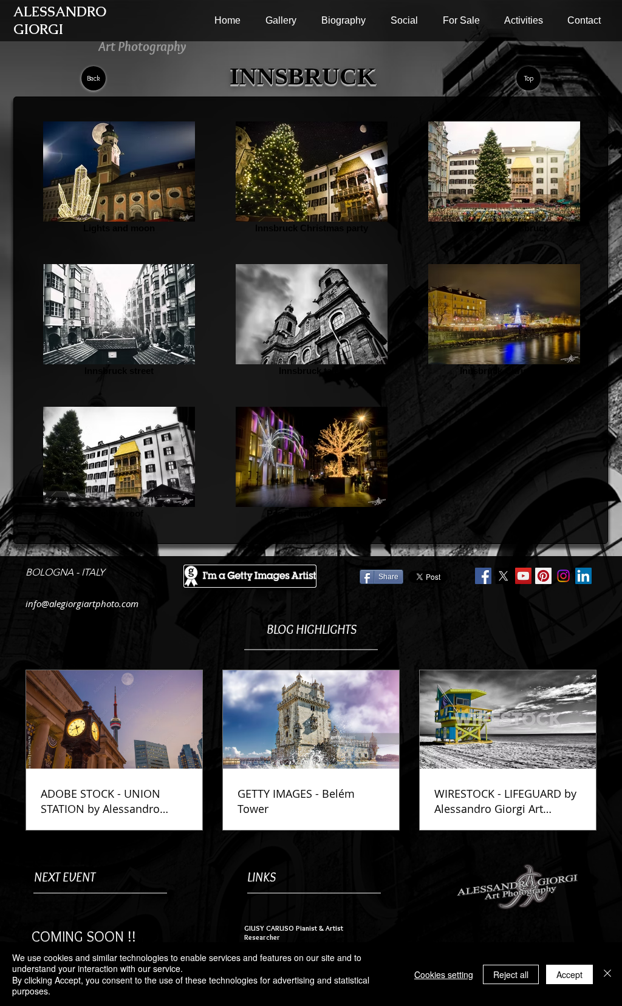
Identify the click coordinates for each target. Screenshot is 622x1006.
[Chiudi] (607, 974)
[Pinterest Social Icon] (543, 576)
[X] (503, 576)
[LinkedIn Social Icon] (583, 576)
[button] (281, 20)
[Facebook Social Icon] (483, 576)
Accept (569, 974)
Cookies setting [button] (443, 974)
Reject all (510, 974)
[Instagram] (563, 576)
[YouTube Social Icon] (523, 576)
